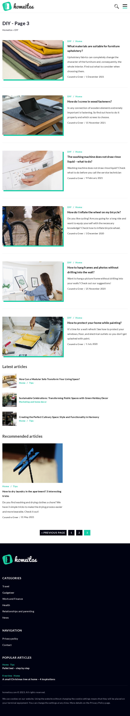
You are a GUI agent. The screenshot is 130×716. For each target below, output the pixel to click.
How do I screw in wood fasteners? (89, 101)
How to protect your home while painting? (94, 322)
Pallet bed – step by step (15, 668)
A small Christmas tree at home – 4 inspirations (28, 679)
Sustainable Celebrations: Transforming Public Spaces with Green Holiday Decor (63, 398)
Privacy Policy (97, 702)
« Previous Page (53, 532)
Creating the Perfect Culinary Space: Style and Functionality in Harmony (59, 417)
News (5, 617)
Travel (5, 586)
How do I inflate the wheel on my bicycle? (94, 212)
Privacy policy (10, 638)
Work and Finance (12, 598)
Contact (7, 644)
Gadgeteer (8, 592)
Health (6, 605)
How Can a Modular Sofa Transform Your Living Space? (49, 379)
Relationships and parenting (18, 611)
